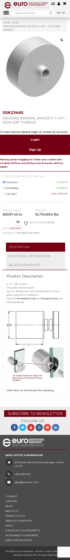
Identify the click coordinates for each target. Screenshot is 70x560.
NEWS (9, 506)
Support (11, 501)
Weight (41, 210)
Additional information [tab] (29, 256)
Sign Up (35, 149)
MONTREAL (12, 188)
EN (58, 12)
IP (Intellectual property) (22, 530)
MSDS (9, 525)
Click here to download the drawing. (30, 390)
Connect (11, 496)
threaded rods (26, 298)
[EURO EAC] (26, 5)
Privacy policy (15, 515)
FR (63, 12)
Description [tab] (19, 247)
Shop (15, 22)
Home (6, 22)
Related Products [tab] (24, 265)
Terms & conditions (18, 520)
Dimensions (12, 210)
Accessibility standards (21, 535)
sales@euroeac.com (26, 482)
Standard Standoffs (28, 232)
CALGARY (11, 194)
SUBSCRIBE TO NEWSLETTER (35, 413)
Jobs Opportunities (18, 540)
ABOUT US (11, 510)
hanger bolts (49, 298)
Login (35, 139)
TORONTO (12, 182)
